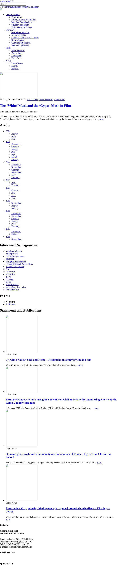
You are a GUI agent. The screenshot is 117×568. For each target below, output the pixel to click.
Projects (15, 68)
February (15, 177)
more (80, 365)
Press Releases (18, 50)
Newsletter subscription (10, 7)
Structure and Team (20, 25)
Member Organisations (21, 22)
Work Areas (11, 30)
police (8, 282)
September (16, 172)
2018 (8, 211)
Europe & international (16, 261)
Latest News (17, 63)
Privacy (25, 7)
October (15, 146)
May (13, 175)
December (16, 144)
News (8, 61)
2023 (8, 141)
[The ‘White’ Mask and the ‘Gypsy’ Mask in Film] (18, 97)
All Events (10, 304)
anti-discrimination (14, 251)
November (16, 167)
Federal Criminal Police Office (19, 264)
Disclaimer (34, 7)
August (14, 134)
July (13, 152)
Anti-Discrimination (20, 32)
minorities (10, 274)
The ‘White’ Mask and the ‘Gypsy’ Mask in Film (35, 105)
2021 (8, 180)
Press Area (16, 58)
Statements (16, 55)
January (14, 159)
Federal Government (15, 266)
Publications (16, 53)
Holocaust (10, 271)
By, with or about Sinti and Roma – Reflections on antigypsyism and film (48, 359)
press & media (12, 284)
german (3, 1)
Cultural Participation (21, 43)
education (10, 259)
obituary (9, 279)
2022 (8, 162)
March (14, 157)
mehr (101, 119)
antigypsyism (12, 253)
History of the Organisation (23, 19)
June (13, 136)
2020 (8, 188)
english (10, 1)
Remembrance (17, 40)
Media (8, 48)
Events (14, 66)
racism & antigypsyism (16, 287)
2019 (8, 200)
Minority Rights (18, 35)
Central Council (13, 14)
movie (8, 277)
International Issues (20, 45)
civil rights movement (15, 256)
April (13, 139)
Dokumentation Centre (21, 27)
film (7, 269)
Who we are (16, 17)
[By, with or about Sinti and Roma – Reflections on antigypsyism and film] (21, 351)
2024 (8, 131)
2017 (8, 229)
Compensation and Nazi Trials (25, 37)
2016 (8, 236)
